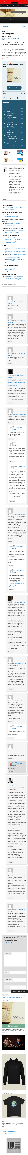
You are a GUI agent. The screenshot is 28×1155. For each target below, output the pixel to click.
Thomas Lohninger (11, 784)
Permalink (14, 284)
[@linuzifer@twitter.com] (20, 153)
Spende (13, 1124)
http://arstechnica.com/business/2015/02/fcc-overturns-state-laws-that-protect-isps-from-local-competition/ (17, 383)
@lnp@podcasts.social (11, 1131)
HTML (10, 194)
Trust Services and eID (18, 271)
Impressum (9, 22)
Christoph (8, 942)
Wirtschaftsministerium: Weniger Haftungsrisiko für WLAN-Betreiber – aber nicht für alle (15, 260)
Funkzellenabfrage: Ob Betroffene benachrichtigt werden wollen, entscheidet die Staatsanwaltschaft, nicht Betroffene (15, 256)
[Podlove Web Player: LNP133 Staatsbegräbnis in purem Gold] (14, 105)
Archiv (3, 22)
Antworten (10, 308)
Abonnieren (17, 19)
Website (6, 987)
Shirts (20, 22)
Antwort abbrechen (21, 936)
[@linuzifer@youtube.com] (22, 151)
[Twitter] (18, 159)
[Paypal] (22, 153)
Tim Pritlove (15, 283)
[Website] (22, 159)
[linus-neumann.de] (18, 151)
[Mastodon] (20, 159)
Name (7, 972)
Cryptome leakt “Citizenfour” (17, 279)
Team (23, 19)
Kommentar (8, 953)
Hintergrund (10, 19)
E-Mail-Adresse (8, 979)
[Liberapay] (20, 161)
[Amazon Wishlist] (22, 155)
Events (15, 22)
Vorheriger (5, 26)
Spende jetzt (14, 3)
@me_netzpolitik (8, 1133)
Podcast (4, 19)
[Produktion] (14, 1145)
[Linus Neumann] (18, 153)
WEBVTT (15, 194)
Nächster (23, 26)
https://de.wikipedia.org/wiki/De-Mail (15, 636)
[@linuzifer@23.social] (20, 151)
